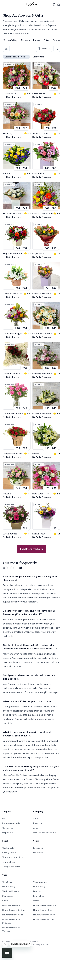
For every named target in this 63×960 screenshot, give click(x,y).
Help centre (7, 832)
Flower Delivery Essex (43, 919)
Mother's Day (10, 40)
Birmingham (39, 896)
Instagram (38, 852)
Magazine (37, 823)
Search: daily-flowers (17, 57)
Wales (36, 900)
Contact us (7, 828)
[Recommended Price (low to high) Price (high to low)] (56, 49)
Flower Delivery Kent (43, 910)
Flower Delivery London (44, 905)
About (36, 818)
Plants (36, 40)
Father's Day (39, 886)
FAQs (4, 818)
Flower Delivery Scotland (14, 910)
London (37, 891)
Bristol (5, 900)
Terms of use (8, 862)
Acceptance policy (11, 866)
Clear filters (38, 56)
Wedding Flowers (10, 891)
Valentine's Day (40, 882)
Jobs (35, 828)
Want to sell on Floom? (44, 832)
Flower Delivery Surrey (44, 914)
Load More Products (31, 548)
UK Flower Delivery (11, 905)
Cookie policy (9, 848)
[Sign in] (53, 4)
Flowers (25, 40)
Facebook (38, 848)
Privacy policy (9, 852)
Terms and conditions (12, 857)
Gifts (46, 40)
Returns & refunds (11, 823)
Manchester (8, 896)
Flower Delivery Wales (12, 914)
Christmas (7, 882)
